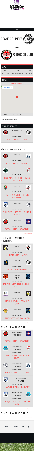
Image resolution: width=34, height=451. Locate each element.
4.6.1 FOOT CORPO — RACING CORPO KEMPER (17, 356)
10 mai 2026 (17, 275)
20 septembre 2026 (17, 392)
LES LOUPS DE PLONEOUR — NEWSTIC (17, 318)
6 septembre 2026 (17, 332)
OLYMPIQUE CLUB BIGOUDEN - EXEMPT (17, 387)
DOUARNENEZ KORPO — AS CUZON (17, 255)
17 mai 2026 (17, 260)
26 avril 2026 (17, 169)
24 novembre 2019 (17, 130)
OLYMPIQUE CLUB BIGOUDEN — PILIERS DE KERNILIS (17, 213)
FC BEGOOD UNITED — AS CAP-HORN (17, 229)
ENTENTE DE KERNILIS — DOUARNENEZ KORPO (17, 302)
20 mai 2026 (17, 154)
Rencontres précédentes (9, 119)
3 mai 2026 (17, 292)
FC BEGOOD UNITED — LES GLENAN (17, 163)
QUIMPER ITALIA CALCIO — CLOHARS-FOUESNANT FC (17, 196)
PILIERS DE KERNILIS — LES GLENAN (17, 372)
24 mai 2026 (17, 246)
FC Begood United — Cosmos (17, 139)
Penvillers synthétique (17, 83)
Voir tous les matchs (27, 233)
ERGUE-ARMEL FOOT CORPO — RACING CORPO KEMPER (17, 179)
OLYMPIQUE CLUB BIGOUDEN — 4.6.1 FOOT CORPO (17, 402)
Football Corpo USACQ (17, 20)
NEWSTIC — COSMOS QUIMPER (17, 269)
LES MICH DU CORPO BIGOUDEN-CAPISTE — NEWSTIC (17, 285)
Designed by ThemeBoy (6, 446)
